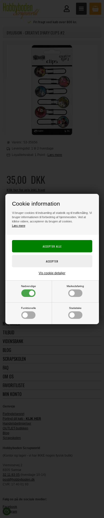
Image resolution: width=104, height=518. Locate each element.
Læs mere (18, 225)
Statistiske (75, 308)
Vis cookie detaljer (52, 273)
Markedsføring (75, 286)
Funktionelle (28, 308)
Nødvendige (28, 286)
